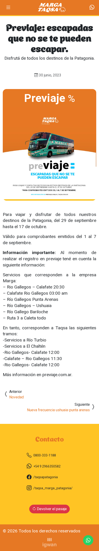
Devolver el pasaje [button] (51, 509)
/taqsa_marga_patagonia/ (53, 488)
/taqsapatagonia (45, 477)
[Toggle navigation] (8, 7)
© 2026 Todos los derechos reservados (41, 531)
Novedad (16, 397)
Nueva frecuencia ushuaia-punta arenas (58, 410)
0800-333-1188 (44, 455)
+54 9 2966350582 (47, 466)
